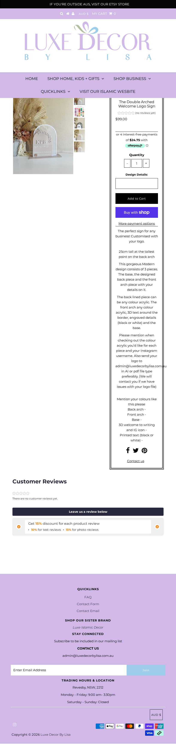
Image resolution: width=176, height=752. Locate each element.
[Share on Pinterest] (144, 452)
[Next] (30, 100)
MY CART (104, 14)
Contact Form (88, 604)
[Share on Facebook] (128, 452)
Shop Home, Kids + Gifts (73, 78)
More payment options (136, 223)
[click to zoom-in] (66, 100)
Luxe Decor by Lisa (56, 734)
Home (31, 78)
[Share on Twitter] (136, 452)
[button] (137, 113)
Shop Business (130, 78)
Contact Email (88, 611)
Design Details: (137, 174)
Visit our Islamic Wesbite (107, 91)
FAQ (88, 597)
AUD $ (84, 13)
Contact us (135, 461)
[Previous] (20, 100)
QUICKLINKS (53, 91)
